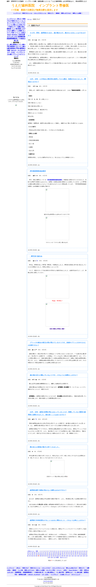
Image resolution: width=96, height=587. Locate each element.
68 (58, 554)
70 (62, 554)
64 (49, 554)
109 (52, 557)
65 (51, 554)
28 (32, 552)
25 (86, 551)
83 (30, 555)
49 (77, 552)
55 (30, 554)
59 (38, 554)
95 (56, 555)
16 (67, 551)
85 (34, 555)
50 (79, 552)
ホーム (29, 19)
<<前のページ (30, 551)
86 (36, 555)
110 (55, 557)
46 (71, 552)
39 (56, 552)
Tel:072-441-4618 (48, 581)
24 (84, 551)
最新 (37, 551)
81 (86, 554)
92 (49, 555)
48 (75, 552)
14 (62, 551)
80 (84, 554)
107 (87, 555)
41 (60, 552)
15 (65, 551)
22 (80, 551)
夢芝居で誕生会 (36, 256)
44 (67, 552)
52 (84, 552)
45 (69, 552)
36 (49, 552)
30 (36, 552)
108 (49, 557)
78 (79, 554)
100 (67, 555)
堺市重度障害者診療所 (38, 171)
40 (58, 552)
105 (81, 555)
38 (54, 552)
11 (56, 551)
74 (71, 554)
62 (45, 554)
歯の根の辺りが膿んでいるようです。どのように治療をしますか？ (54, 375)
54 (28, 554)
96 (58, 555)
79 (82, 554)
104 (78, 555)
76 (75, 554)
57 (34, 554)
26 (28, 552)
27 (30, 552)
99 (64, 555)
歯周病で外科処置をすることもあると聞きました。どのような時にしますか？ (58, 520)
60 (41, 554)
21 (77, 551)
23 (82, 551)
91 (47, 555)
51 (82, 552)
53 (86, 552)
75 (73, 554)
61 (43, 554)
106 (84, 555)
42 (62, 552)
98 (62, 555)
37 (51, 552)
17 (69, 551)
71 (64, 554)
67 (56, 554)
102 (73, 555)
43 (64, 552)
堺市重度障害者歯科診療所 (54, 179)
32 (41, 552)
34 (45, 552)
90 (45, 555)
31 (38, 552)
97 (60, 555)
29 (34, 552)
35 (47, 552)
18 (71, 551)
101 (70, 555)
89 (43, 555)
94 (53, 555)
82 (27, 555)
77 (77, 554)
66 (54, 554)
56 (32, 554)
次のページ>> (63, 557)
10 (54, 551)
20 (75, 551)
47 (73, 552)
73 (69, 554)
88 (40, 555)
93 (51, 555)
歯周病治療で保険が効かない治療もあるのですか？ (48, 490)
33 (43, 552)
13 (60, 551)
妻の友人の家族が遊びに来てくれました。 (45, 447)
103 (75, 555)
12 (58, 551)
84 (32, 555)
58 (36, 554)
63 (47, 554)
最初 (57, 557)
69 (60, 554)
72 (67, 554)
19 (73, 551)
